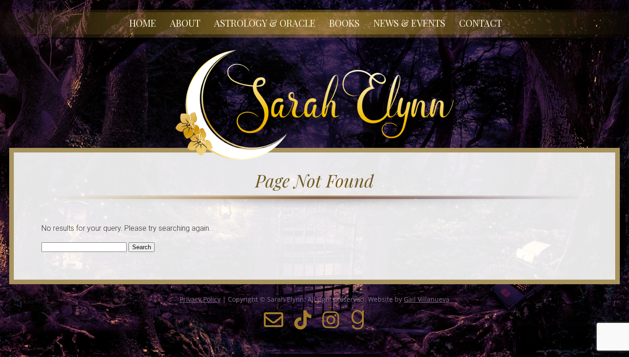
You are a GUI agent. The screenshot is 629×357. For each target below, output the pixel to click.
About (185, 23)
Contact (480, 23)
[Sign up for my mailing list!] (273, 324)
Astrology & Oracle (264, 23)
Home (142, 23)
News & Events (409, 23)
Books (344, 23)
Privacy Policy (200, 299)
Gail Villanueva (426, 299)
